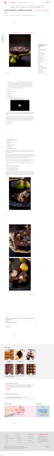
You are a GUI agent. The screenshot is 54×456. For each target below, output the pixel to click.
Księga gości (29, 440)
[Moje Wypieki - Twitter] (43, 434)
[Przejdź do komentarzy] (2, 41)
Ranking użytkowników (31, 434)
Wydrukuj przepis (8, 325)
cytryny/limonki (11, 318)
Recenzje (18, 434)
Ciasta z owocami (14, 322)
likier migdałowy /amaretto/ (27, 318)
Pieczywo (17, 7)
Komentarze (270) (29, 32)
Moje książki (7, 436)
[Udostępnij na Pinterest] (2, 39)
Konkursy (18, 436)
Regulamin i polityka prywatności (10, 438)
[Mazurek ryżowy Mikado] (20, 369)
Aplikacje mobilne (19, 440)
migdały (32, 318)
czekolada (15, 318)
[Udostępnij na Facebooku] (2, 37)
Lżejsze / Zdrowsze (37, 7)
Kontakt (7, 442)
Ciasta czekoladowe (17, 15)
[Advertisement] (27, 20)
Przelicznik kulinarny (30, 436)
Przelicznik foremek (30, 438)
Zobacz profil (20, 414)
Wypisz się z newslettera (31, 442)
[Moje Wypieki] (9, 2)
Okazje (28, 7)
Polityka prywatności (16, 448)
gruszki (18, 318)
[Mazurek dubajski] (31, 369)
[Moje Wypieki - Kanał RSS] (47, 434)
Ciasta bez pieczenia (23, 7)
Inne (42, 7)
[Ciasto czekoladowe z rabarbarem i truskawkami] (9, 369)
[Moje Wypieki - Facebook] (45, 2)
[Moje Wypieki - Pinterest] (45, 434)
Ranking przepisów (19, 442)
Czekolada (11, 15)
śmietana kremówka (9, 319)
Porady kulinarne (19, 438)
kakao (21, 318)
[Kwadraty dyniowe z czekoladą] (9, 354)
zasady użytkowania (21, 448)
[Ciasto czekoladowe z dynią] (20, 354)
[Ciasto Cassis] (31, 354)
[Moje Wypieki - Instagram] (47, 2)
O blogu (7, 434)
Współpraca (7, 440)
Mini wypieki (13, 7)
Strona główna (6, 15)
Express (32, 7)
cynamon (7, 318)
